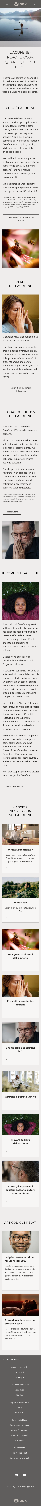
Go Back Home (12, 1359)
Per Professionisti (19, 1453)
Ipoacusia (19, 1390)
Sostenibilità (19, 1447)
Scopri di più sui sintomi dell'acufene (21, 389)
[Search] (34, 4)
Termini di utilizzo (19, 1420)
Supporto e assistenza (19, 1402)
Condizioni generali (19, 1435)
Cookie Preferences (19, 1430)
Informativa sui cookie (19, 1425)
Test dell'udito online (20, 1384)
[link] (20, 848)
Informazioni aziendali (19, 1458)
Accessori (20, 1372)
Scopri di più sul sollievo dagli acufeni (21, 219)
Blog (20, 1407)
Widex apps (20, 1377)
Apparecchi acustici (19, 1367)
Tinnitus (19, 1395)
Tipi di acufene (12, 511)
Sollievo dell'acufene (14, 786)
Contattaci (19, 1412)
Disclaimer (19, 1440)
